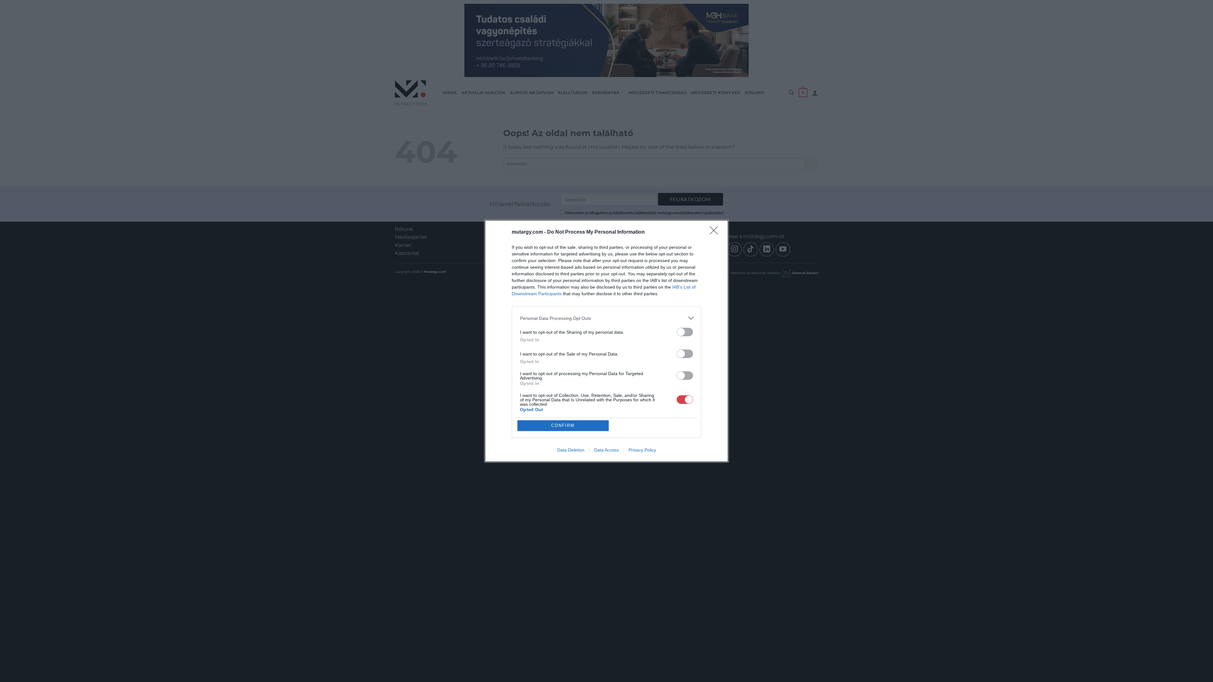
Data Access (606, 449)
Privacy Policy (642, 449)
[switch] (685, 332)
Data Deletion (570, 449)
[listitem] (606, 318)
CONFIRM (563, 425)
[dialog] (606, 341)
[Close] (716, 232)
